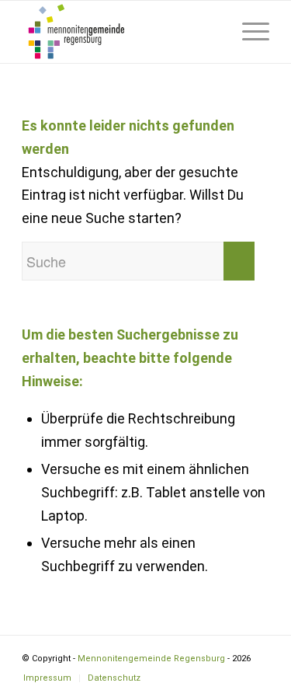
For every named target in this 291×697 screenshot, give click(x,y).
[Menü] (248, 32)
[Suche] (211, 32)
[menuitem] (211, 32)
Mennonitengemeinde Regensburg (151, 658)
